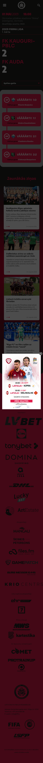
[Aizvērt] (41, 354)
